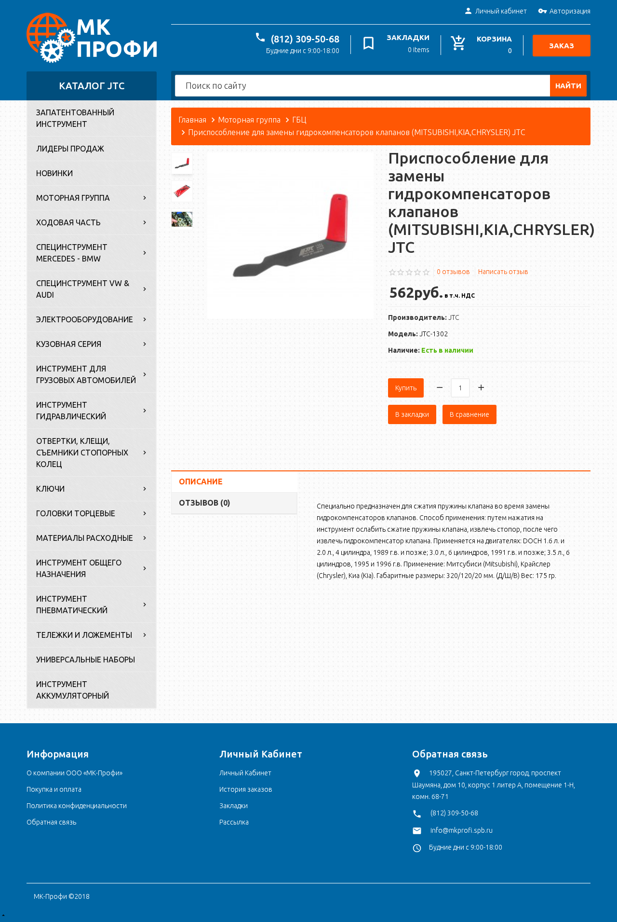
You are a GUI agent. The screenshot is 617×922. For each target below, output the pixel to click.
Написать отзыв (503, 271)
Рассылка (234, 822)
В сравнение (469, 414)
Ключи (50, 488)
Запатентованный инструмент (75, 118)
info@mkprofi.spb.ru (461, 830)
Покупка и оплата (54, 789)
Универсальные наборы (85, 659)
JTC (453, 317)
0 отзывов (453, 271)
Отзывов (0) (204, 502)
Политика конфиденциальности (77, 806)
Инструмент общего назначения (78, 568)
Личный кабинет (501, 11)
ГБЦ (299, 119)
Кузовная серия (68, 344)
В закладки (412, 414)
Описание (201, 481)
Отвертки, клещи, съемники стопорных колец (82, 452)
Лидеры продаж (70, 148)
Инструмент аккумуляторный (72, 690)
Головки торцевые (75, 513)
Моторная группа (73, 197)
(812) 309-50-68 (305, 38)
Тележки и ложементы (84, 635)
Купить (405, 388)
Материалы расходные (84, 538)
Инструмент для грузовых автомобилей (86, 374)
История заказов (245, 789)
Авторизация (570, 11)
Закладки (233, 806)
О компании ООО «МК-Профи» (74, 773)
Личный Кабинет (245, 773)
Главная (192, 119)
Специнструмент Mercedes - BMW (71, 253)
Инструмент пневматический (71, 604)
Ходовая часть (68, 222)
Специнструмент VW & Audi (82, 289)
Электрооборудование (84, 319)
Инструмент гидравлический (71, 410)
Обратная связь (51, 822)
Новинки (54, 173)
